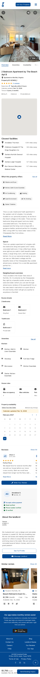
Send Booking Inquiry (27, 672)
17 (20, 431)
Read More (7, 477)
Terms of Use (14, 659)
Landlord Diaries (30, 642)
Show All (34, 450)
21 (4, 435)
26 (30, 435)
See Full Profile (19, 551)
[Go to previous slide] (30, 58)
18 (25, 431)
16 (15, 431)
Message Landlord (20, 556)
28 (5, 438)
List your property (23, 4)
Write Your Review (20, 483)
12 (30, 428)
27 (35, 435)
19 (30, 431)
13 (35, 428)
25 (25, 435)
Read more (7, 236)
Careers (9, 645)
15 (9, 431)
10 (20, 428)
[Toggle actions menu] (35, 662)
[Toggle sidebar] (35, 4)
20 (35, 431)
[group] (15, 594)
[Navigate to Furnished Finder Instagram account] (20, 662)
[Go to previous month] (32, 415)
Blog (30, 639)
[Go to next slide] (37, 58)
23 (15, 435)
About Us (9, 639)
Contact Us (9, 642)
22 (10, 435)
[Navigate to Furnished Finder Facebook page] (15, 662)
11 (25, 428)
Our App (30, 649)
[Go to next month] (36, 415)
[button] (31, 407)
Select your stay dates (9, 407)
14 (4, 431)
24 (20, 435)
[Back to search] (3, 12)
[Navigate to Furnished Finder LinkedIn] (24, 662)
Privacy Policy (26, 659)
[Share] (28, 13)
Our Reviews (30, 645)
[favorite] (25, 571)
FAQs (9, 649)
